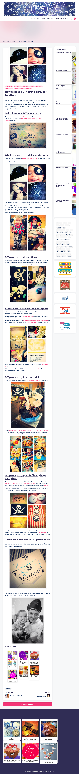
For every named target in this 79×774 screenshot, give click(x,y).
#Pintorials (59, 222)
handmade (59, 241)
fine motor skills (64, 234)
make (62, 246)
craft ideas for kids (60, 229)
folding (70, 234)
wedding (69, 256)
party (58, 251)
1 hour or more (9, 86)
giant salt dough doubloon (29, 483)
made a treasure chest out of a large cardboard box (35, 320)
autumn (65, 222)
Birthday (32, 86)
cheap (62, 225)
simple (63, 253)
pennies (16, 88)
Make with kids (9, 88)
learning (67, 244)
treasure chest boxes (32, 322)
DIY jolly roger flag (16, 483)
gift (57, 239)
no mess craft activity (34, 368)
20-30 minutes (17, 86)
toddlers (22, 88)
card (58, 225)
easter (61, 232)
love (58, 246)
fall (70, 232)
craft (64, 227)
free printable (63, 237)
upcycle (63, 256)
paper (68, 249)
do (57, 232)
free (58, 237)
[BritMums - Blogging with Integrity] (65, 325)
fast (58, 234)
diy (71, 229)
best (69, 222)
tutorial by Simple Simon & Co (29, 158)
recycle (58, 253)
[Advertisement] (39, 31)
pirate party (8, 688)
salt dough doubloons (28, 316)
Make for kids (39, 86)
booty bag (46, 485)
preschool (63, 251)
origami (70, 246)
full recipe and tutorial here (33, 380)
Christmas (59, 227)
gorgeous (67, 239)
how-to (58, 244)
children (67, 225)
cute (67, 229)
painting (62, 249)
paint (58, 249)
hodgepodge (65, 241)
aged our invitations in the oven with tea (16, 116)
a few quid (25, 86)
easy (66, 232)
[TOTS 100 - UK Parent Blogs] (65, 310)
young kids (28, 88)
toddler (68, 253)
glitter (62, 239)
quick (69, 251)
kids (63, 244)
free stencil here (42, 532)
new (66, 246)
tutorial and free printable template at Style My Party (18, 264)
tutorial (58, 256)
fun (69, 237)
